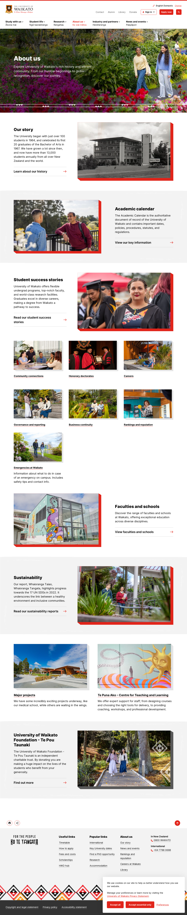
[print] (9, 823)
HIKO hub (64, 865)
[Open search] (179, 12)
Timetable (64, 842)
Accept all (115, 904)
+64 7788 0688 (162, 850)
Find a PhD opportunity (102, 854)
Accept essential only (140, 904)
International (96, 842)
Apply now (166, 12)
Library (122, 12)
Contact (100, 12)
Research (95, 860)
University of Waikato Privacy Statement (128, 896)
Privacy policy (50, 907)
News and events (129, 848)
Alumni (111, 12)
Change (178, 6)
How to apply (66, 848)
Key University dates (101, 848)
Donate (133, 12)
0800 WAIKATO (162, 840)
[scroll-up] (177, 823)
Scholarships (66, 860)
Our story (125, 842)
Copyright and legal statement (22, 907)
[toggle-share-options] (17, 823)
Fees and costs (67, 854)
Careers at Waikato (130, 864)
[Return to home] (19, 9)
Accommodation (98, 865)
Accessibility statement (74, 907)
